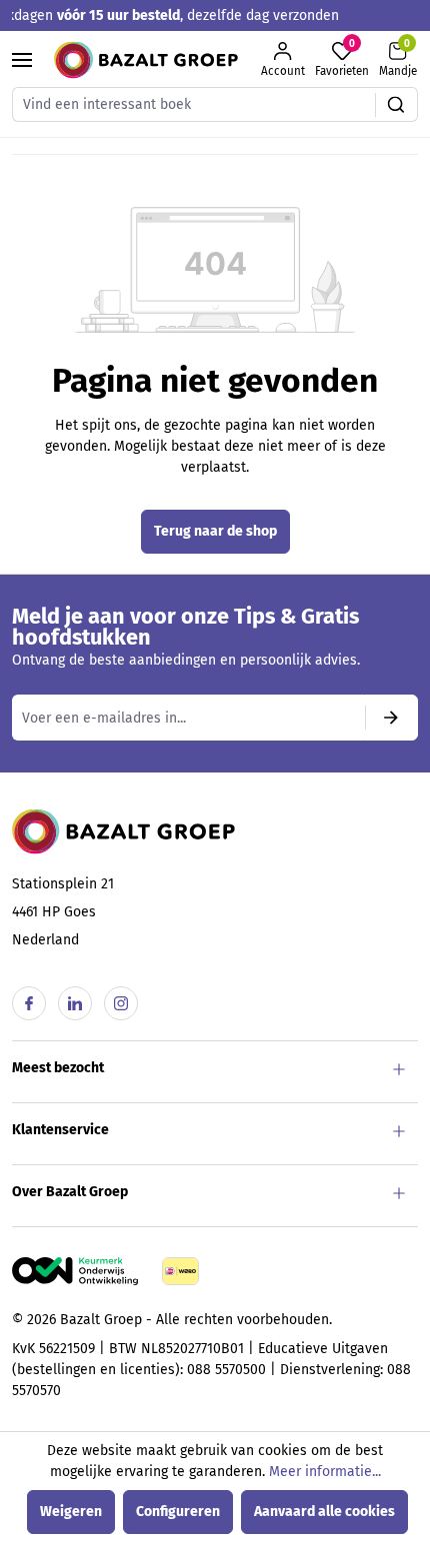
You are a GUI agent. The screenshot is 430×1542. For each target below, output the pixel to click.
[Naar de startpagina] (146, 60)
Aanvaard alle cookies (324, 1511)
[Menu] (22, 60)
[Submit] (391, 718)
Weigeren (71, 1511)
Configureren (178, 1511)
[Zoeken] (396, 104)
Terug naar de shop (215, 531)
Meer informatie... (325, 1471)
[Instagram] (121, 1003)
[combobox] (194, 104)
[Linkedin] (75, 1003)
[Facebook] (29, 1003)
